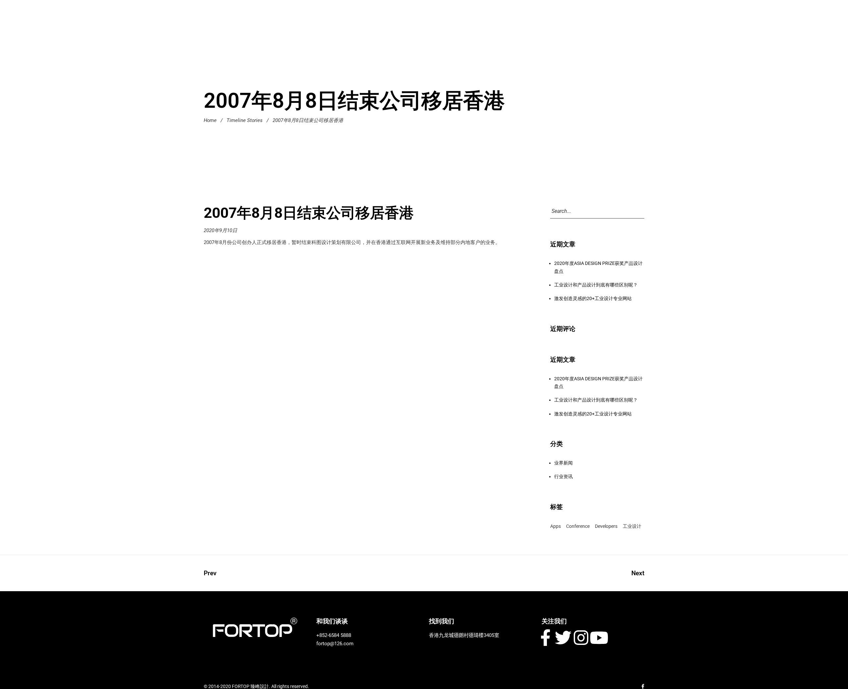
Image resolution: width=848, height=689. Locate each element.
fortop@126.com (334, 644)
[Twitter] (563, 637)
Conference (578, 526)
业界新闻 (563, 463)
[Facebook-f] (545, 637)
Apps (555, 526)
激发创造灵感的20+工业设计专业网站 (593, 298)
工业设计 (632, 526)
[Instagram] (581, 637)
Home (210, 120)
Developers (606, 526)
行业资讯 (563, 476)
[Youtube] (599, 637)
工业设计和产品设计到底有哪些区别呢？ (596, 284)
